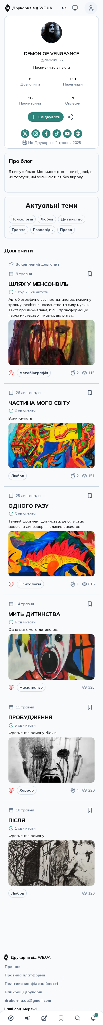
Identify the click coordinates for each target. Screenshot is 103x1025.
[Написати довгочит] (44, 1018)
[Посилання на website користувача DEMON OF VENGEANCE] (78, 133)
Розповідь (43, 229)
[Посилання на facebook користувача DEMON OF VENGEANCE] (46, 133)
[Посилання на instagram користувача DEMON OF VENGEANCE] (35, 133)
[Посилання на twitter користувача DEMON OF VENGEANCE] (25, 133)
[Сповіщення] (93, 1018)
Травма (18, 229)
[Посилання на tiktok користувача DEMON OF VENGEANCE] (57, 133)
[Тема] (75, 8)
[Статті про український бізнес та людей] (27, 1018)
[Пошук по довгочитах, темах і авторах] (77, 1018)
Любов (46, 219)
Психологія (22, 219)
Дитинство (72, 219)
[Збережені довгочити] (61, 1018)
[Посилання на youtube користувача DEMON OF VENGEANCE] (67, 133)
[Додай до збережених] (90, 274)
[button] (93, 1018)
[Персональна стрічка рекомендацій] (11, 1018)
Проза (66, 229)
